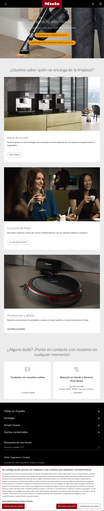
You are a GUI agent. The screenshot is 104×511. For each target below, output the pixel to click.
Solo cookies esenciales (67, 506)
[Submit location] (99, 448)
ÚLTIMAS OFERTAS (16, 329)
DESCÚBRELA (15, 155)
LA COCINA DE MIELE (18, 242)
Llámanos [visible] (77, 393)
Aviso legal (6, 501)
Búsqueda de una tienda (18, 442)
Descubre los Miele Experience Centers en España (24, 463)
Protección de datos (18, 501)
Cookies (29, 501)
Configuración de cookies (89, 506)
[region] (52, 488)
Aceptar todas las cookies (13, 506)
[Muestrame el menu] (5, 4)
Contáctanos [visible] (28, 393)
